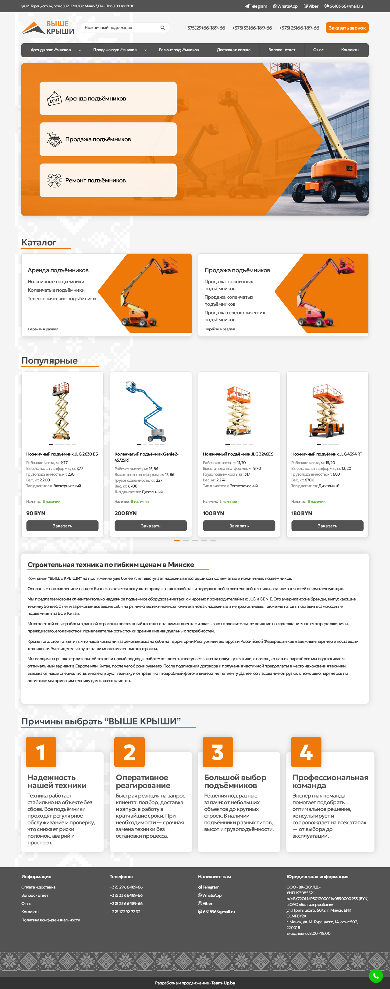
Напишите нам (214, 876)
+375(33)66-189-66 (252, 28)
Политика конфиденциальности (50, 920)
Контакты (350, 49)
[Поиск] (163, 28)
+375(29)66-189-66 (204, 28)
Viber (313, 6)
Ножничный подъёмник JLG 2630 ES (62, 454)
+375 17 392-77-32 (125, 911)
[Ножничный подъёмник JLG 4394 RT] (327, 411)
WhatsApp (287, 6)
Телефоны (121, 876)
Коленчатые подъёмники (56, 290)
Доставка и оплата (233, 49)
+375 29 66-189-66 (126, 887)
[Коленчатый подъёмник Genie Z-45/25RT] (151, 411)
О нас (318, 49)
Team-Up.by (223, 983)
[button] (22, 453)
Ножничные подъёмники (56, 281)
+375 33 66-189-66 (126, 895)
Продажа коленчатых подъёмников (228, 300)
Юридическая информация (317, 876)
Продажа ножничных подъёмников (228, 284)
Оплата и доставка (38, 887)
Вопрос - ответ (281, 49)
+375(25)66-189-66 (299, 28)
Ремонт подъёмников (179, 49)
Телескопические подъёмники (62, 298)
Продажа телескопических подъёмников (234, 315)
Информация (36, 876)
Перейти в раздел (43, 329)
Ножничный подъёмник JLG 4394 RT (326, 454)
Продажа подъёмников (114, 49)
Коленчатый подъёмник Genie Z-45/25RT (147, 457)
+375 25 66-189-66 (126, 903)
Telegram (258, 6)
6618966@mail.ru (346, 6)
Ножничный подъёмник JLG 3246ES (238, 454)
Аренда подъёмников (51, 49)
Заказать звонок (347, 28)
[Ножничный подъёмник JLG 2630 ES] (62, 411)
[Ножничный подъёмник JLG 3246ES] (239, 411)
